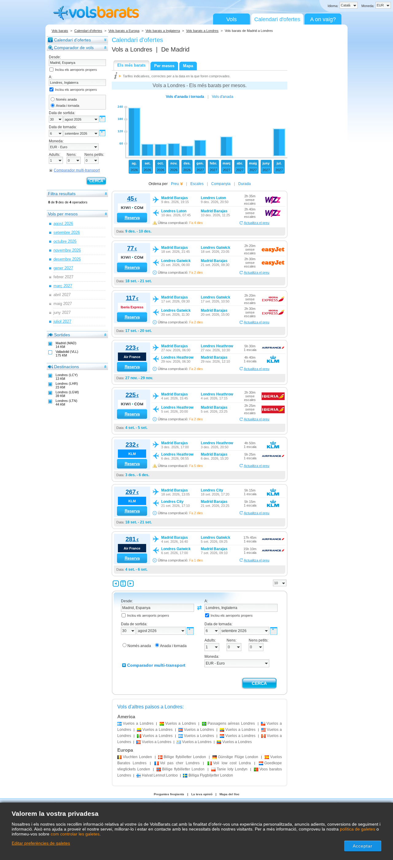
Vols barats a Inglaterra (163, 31)
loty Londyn (232, 769)
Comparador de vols (74, 47)
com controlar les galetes (75, 833)
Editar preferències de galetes (41, 843)
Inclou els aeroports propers (76, 69)
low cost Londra (232, 763)
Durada (244, 184)
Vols (231, 19)
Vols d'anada (222, 96)
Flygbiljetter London (211, 775)
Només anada (66, 99)
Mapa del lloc (229, 794)
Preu (175, 184)
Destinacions (66, 366)
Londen (137, 757)
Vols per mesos (63, 213)
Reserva (132, 217)
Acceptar (363, 845)
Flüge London (238, 757)
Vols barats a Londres (202, 31)
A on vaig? (323, 19)
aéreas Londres (231, 723)
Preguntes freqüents (169, 794)
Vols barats (60, 31)
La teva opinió (201, 794)
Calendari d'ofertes (277, 19)
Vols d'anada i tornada (185, 96)
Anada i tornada (67, 105)
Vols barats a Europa (123, 31)
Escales (197, 184)
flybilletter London (185, 757)
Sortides (62, 334)
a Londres (138, 723)
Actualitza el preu (256, 223)
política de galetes (357, 829)
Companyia (221, 184)
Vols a (132, 49)
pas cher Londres (180, 763)
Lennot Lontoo (160, 775)
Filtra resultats (62, 193)
